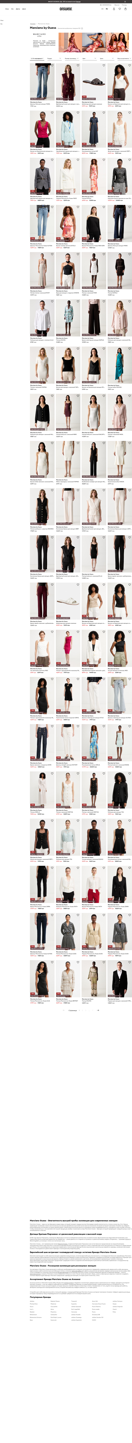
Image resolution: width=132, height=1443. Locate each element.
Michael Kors (34, 1304)
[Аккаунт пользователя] (114, 9)
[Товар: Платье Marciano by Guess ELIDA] (68, 931)
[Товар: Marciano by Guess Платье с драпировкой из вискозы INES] (68, 648)
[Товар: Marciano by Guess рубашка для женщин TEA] (119, 790)
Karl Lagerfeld (75, 1309)
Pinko (114, 1312)
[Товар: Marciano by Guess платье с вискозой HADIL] (119, 412)
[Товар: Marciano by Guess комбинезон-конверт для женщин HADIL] (94, 459)
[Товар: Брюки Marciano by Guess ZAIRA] (42, 884)
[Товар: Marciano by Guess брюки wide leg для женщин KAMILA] (94, 317)
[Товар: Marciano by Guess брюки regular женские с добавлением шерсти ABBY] (119, 553)
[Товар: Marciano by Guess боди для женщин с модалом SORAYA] (68, 270)
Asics (52, 1309)
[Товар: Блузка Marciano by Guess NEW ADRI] (94, 223)
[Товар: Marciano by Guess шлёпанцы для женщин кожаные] (94, 81)
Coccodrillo (54, 1306)
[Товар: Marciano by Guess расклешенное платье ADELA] (94, 742)
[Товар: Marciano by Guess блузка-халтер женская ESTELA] (68, 223)
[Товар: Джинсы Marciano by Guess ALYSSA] (42, 223)
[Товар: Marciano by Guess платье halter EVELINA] (119, 365)
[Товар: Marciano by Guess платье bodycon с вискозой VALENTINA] (94, 412)
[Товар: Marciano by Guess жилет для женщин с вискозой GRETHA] (119, 129)
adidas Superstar (76, 1320)
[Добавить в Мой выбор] (52, 65)
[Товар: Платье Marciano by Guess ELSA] (42, 978)
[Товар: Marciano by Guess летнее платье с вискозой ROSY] (42, 270)
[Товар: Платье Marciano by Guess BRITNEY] (68, 978)
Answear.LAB (96, 1314)
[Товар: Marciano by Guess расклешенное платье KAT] (94, 129)
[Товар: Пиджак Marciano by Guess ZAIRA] (119, 884)
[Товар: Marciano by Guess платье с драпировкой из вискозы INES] (42, 695)
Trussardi (74, 1301)
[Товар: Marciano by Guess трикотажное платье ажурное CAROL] (68, 695)
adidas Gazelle (75, 1314)
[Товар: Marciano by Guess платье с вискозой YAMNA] (42, 365)
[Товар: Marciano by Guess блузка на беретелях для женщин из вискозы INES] (119, 81)
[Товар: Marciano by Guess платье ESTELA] (94, 176)
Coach (115, 1309)
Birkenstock (33, 1314)
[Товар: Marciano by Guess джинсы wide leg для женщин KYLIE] (94, 695)
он (12, 9)
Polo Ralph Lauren (56, 1317)
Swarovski (54, 1320)
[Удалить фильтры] (125, 1)
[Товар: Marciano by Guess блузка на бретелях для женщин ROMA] (94, 365)
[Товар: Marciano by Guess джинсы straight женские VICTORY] (68, 742)
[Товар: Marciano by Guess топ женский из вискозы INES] (42, 648)
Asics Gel (95, 1301)
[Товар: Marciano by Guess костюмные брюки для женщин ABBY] (68, 506)
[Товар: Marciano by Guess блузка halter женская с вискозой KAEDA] (42, 459)
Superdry (74, 1304)
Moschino (53, 1312)
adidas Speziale (76, 1306)
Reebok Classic (55, 1301)
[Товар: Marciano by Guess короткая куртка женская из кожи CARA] (119, 176)
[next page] (98, 1010)
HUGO (94, 1320)
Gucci (31, 1306)
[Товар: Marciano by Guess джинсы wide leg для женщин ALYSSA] (119, 695)
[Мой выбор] (119, 9)
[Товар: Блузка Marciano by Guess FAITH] (94, 884)
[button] (37, 59)
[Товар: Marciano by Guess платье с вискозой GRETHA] (68, 790)
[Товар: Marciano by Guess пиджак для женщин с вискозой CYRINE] (119, 978)
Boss (31, 1320)
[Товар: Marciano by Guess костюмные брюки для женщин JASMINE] (119, 506)
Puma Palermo (96, 1306)
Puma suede (95, 1309)
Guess (114, 1304)
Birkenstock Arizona (36, 1317)
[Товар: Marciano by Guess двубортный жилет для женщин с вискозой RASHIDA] (68, 81)
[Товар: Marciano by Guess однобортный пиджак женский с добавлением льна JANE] (94, 648)
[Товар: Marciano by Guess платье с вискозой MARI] (94, 270)
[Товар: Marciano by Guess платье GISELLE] (42, 790)
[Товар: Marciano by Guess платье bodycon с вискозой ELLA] (94, 553)
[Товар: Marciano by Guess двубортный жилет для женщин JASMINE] (94, 506)
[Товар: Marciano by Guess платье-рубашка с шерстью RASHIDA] (42, 506)
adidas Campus (117, 1301)
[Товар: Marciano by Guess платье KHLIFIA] (68, 317)
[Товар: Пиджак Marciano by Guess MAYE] (68, 176)
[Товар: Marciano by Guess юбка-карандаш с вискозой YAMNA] (68, 459)
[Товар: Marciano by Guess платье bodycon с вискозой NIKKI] (68, 412)
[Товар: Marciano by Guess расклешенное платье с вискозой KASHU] (119, 837)
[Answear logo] (66, 9)
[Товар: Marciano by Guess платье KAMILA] (119, 270)
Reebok (32, 1312)
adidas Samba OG (97, 1317)
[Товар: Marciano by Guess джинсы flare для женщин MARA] (42, 81)
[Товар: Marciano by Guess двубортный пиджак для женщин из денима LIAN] (42, 176)
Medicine (53, 1304)
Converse (74, 1312)
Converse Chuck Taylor (99, 1304)
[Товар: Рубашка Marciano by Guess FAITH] (68, 884)
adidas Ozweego (76, 1317)
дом (24, 9)
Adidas (32, 1301)
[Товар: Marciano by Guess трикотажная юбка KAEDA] (119, 459)
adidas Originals (118, 1306)
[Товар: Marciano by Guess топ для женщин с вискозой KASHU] (94, 837)
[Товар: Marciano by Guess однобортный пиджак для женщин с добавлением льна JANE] (68, 129)
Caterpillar (54, 1314)
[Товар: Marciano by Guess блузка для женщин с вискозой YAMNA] (68, 365)
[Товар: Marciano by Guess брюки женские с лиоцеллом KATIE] (42, 742)
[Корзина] (125, 9)
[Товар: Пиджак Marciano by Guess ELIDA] (94, 931)
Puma (93, 1312)
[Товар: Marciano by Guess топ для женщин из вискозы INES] (119, 648)
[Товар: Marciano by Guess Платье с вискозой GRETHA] (94, 790)
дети (18, 9)
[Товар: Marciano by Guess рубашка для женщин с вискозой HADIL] (119, 317)
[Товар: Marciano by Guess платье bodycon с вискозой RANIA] (119, 742)
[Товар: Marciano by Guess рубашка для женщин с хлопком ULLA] (42, 317)
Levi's (31, 1309)
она (7, 9)
